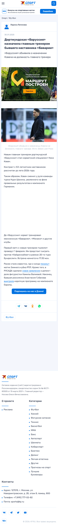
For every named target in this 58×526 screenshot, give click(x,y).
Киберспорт (37, 446)
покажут (44, 264)
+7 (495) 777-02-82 (23, 497)
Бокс (33, 434)
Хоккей (34, 413)
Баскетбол (36, 426)
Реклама (8, 409)
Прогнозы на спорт (41, 467)
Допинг (34, 455)
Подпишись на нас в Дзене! (29, 291)
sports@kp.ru (17, 501)
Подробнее (48, 11)
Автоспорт (36, 438)
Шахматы (36, 442)
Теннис (35, 422)
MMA (33, 430)
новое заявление (31, 270)
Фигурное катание (41, 418)
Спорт (4, 18)
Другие (34, 463)
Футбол (12, 18)
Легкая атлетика (39, 459)
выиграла (9, 281)
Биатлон (35, 451)
